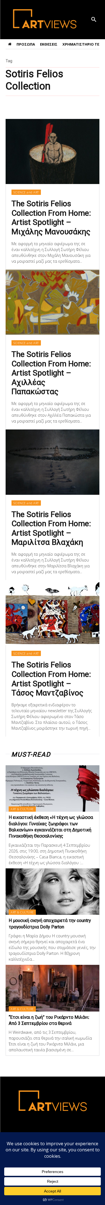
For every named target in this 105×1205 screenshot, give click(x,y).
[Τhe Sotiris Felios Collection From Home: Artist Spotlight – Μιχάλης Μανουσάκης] (52, 151)
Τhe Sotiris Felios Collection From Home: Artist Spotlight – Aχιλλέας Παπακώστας (51, 373)
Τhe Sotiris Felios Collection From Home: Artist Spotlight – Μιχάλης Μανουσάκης (51, 217)
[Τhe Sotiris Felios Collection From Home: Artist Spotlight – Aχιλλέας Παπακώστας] (52, 302)
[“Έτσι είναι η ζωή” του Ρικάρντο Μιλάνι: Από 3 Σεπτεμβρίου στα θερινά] (52, 988)
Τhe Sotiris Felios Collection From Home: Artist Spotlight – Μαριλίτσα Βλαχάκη (51, 528)
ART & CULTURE (22, 809)
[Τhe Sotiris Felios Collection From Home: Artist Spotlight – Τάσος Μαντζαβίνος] (52, 612)
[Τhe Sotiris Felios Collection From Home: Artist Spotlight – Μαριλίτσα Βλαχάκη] (52, 462)
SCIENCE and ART (26, 192)
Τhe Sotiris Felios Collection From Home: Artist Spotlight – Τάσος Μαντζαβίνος (51, 678)
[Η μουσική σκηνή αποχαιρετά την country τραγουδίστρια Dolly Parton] (52, 891)
